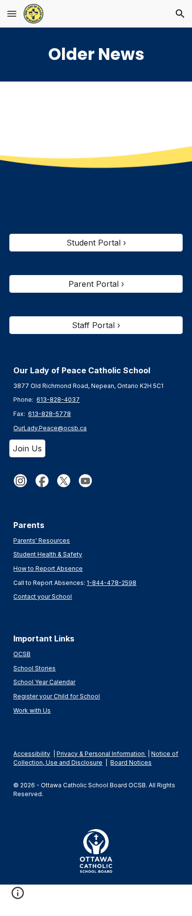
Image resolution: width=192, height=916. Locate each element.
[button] (12, 13)
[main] (96, 54)
